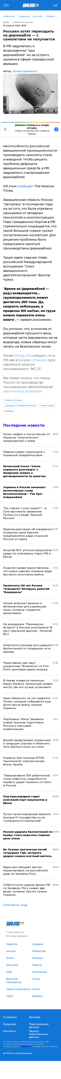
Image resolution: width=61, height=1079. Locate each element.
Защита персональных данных (38, 1034)
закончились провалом (22, 391)
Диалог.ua (26, 1046)
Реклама (34, 1017)
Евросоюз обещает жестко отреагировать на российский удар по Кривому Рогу (25, 870)
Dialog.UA (22, 356)
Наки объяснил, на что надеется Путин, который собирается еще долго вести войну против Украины (27, 703)
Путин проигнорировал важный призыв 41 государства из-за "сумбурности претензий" (27, 817)
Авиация (9, 411)
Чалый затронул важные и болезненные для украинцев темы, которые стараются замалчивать (24, 608)
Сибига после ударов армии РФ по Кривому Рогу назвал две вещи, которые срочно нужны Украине (26, 889)
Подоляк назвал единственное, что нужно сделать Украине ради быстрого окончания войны (27, 571)
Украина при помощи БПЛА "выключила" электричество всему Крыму (24, 761)
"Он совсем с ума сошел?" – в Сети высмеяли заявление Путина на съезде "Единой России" (25, 513)
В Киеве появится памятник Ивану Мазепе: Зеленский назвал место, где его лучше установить (28, 684)
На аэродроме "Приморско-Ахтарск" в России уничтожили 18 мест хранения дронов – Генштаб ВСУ (27, 629)
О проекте (10, 1017)
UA (55, 5)
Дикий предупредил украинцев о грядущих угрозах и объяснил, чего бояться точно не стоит (27, 743)
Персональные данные (39, 1026)
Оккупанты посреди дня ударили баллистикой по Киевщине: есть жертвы (27, 648)
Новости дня (47, 405)
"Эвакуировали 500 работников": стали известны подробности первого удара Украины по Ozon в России (27, 780)
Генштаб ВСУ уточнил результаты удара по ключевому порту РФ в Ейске (27, 553)
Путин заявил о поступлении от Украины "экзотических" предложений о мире (26, 437)
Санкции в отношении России (20, 405)
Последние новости (24, 425)
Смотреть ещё (15, 905)
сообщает (25, 186)
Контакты (9, 1031)
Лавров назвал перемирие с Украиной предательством (24, 453)
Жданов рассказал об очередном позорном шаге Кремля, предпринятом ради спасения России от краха (27, 534)
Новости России (13, 400)
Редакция (9, 1024)
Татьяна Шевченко (24, 71)
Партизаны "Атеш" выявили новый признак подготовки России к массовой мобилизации (23, 724)
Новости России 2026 (23, 22)
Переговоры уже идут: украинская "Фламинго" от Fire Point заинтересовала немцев (26, 666)
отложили (39, 360)
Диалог (6, 22)
